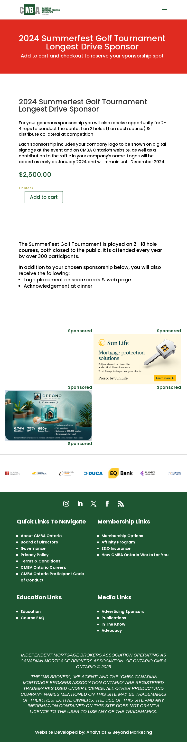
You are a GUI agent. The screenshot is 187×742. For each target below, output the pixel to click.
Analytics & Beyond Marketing (119, 732)
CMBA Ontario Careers (43, 567)
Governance (33, 548)
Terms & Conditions (40, 561)
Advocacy (112, 630)
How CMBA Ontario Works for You (135, 555)
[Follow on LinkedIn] (80, 504)
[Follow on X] (93, 504)
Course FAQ (32, 618)
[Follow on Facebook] (107, 504)
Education (31, 611)
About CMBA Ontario (41, 536)
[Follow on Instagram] (66, 504)
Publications (114, 618)
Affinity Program (118, 542)
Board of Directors (39, 542)
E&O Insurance (116, 548)
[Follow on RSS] (121, 504)
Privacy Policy (35, 555)
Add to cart (44, 197)
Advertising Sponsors (123, 611)
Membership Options (122, 536)
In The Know (113, 624)
